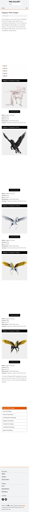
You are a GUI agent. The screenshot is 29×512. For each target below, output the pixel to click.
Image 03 (5, 70)
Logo (3, 486)
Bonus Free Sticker (8, 430)
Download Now (14, 111)
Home (3, 15)
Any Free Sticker (7, 411)
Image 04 (5, 73)
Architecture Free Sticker (9, 417)
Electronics (5, 491)
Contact (4, 476)
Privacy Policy (5, 479)
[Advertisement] (14, 47)
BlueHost (22, 505)
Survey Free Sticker (8, 414)
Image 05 (5, 75)
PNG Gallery (14, 1)
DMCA (3, 473)
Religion (6, 15)
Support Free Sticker (8, 420)
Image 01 (5, 65)
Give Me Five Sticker (8, 424)
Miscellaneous (5, 488)
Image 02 (5, 68)
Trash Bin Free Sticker (8, 427)
